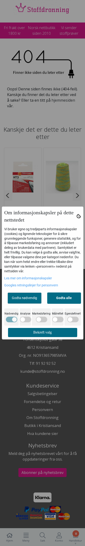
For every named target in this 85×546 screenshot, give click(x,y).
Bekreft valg (42, 332)
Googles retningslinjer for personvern (31, 285)
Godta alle (64, 298)
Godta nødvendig (24, 298)
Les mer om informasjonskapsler (28, 278)
